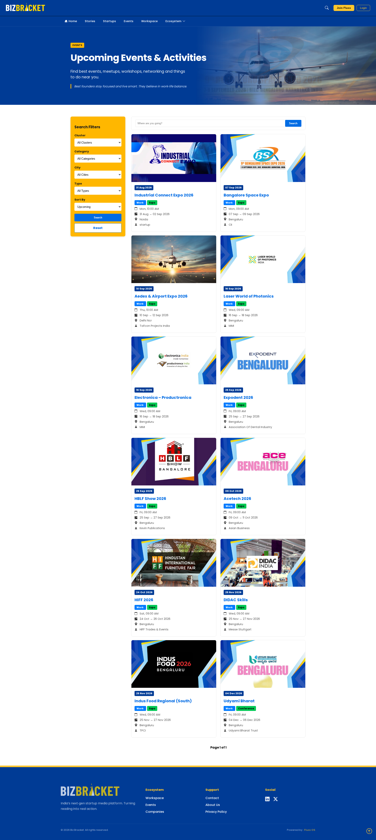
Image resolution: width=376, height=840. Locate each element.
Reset (98, 228)
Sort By (79, 200)
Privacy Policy (216, 811)
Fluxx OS (309, 830)
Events (128, 21)
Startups (109, 21)
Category (81, 151)
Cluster (80, 135)
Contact (212, 798)
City (77, 167)
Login (363, 7)
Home (73, 21)
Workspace (149, 21)
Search (98, 217)
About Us (212, 805)
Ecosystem (173, 21)
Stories (90, 21)
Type (78, 184)
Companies (155, 811)
